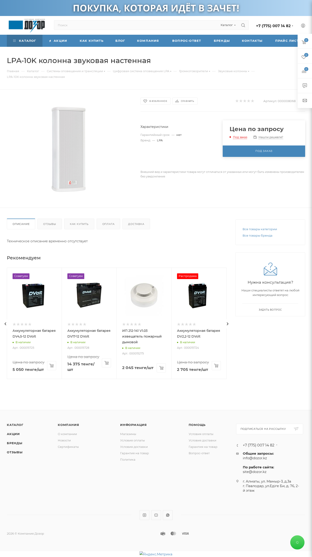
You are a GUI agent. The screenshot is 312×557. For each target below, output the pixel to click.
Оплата (108, 224)
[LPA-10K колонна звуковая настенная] (69, 148)
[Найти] (243, 25)
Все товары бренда (257, 235)
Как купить (79, 224)
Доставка (136, 224)
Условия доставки (134, 447)
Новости (64, 440)
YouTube (156, 515)
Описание (21, 224)
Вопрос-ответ (199, 453)
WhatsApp (168, 515)
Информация (133, 425)
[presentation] (5, 323)
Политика (127, 459)
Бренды (14, 443)
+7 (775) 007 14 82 (273, 26)
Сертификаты (68, 447)
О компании (67, 434)
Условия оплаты (132, 440)
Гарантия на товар (134, 453)
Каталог (15, 425)
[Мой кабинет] (303, 26)
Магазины (128, 434)
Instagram (144, 515)
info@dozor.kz (255, 458)
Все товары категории (260, 229)
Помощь (197, 425)
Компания (68, 425)
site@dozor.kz (255, 472)
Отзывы (49, 224)
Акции (13, 434)
